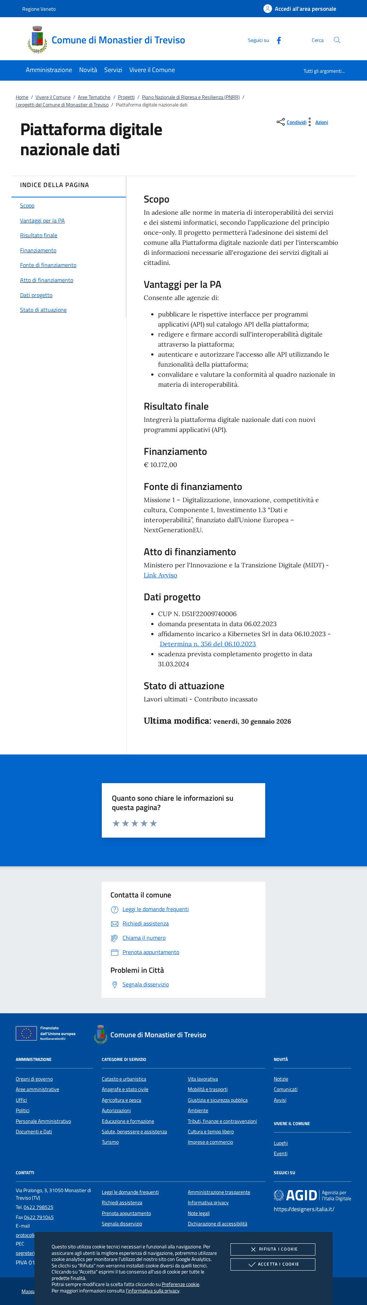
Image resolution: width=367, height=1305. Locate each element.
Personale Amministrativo (43, 1121)
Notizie (281, 1079)
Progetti (126, 97)
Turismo (110, 1142)
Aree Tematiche (94, 97)
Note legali (199, 1213)
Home (22, 97)
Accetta (278, 1264)
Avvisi (280, 1100)
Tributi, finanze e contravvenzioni (222, 1121)
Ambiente (198, 1110)
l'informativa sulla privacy (152, 1290)
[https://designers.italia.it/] (312, 1195)
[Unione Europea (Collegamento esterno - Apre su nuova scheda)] (48, 1035)
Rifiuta (278, 1249)
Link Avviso (160, 575)
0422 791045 (39, 1217)
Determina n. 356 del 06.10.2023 (208, 644)
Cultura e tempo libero (211, 1131)
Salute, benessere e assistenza (134, 1131)
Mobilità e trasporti (208, 1089)
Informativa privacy (208, 1202)
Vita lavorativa (203, 1079)
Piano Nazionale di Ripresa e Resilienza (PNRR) (191, 97)
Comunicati (285, 1089)
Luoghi (281, 1143)
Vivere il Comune (53, 97)
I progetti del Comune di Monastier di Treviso (62, 105)
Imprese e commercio (210, 1142)
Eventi (280, 1153)
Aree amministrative (37, 1089)
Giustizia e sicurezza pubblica (218, 1100)
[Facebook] (276, 39)
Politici (22, 1110)
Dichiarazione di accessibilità (217, 1224)
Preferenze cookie (180, 1284)
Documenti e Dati (34, 1131)
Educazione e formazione (128, 1121)
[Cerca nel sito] (337, 40)
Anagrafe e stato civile (125, 1089)
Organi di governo (34, 1079)
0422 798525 (38, 1207)
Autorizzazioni (116, 1110)
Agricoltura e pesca (121, 1100)
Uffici (21, 1100)
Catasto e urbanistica (124, 1079)
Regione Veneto (39, 9)
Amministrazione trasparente (219, 1192)
